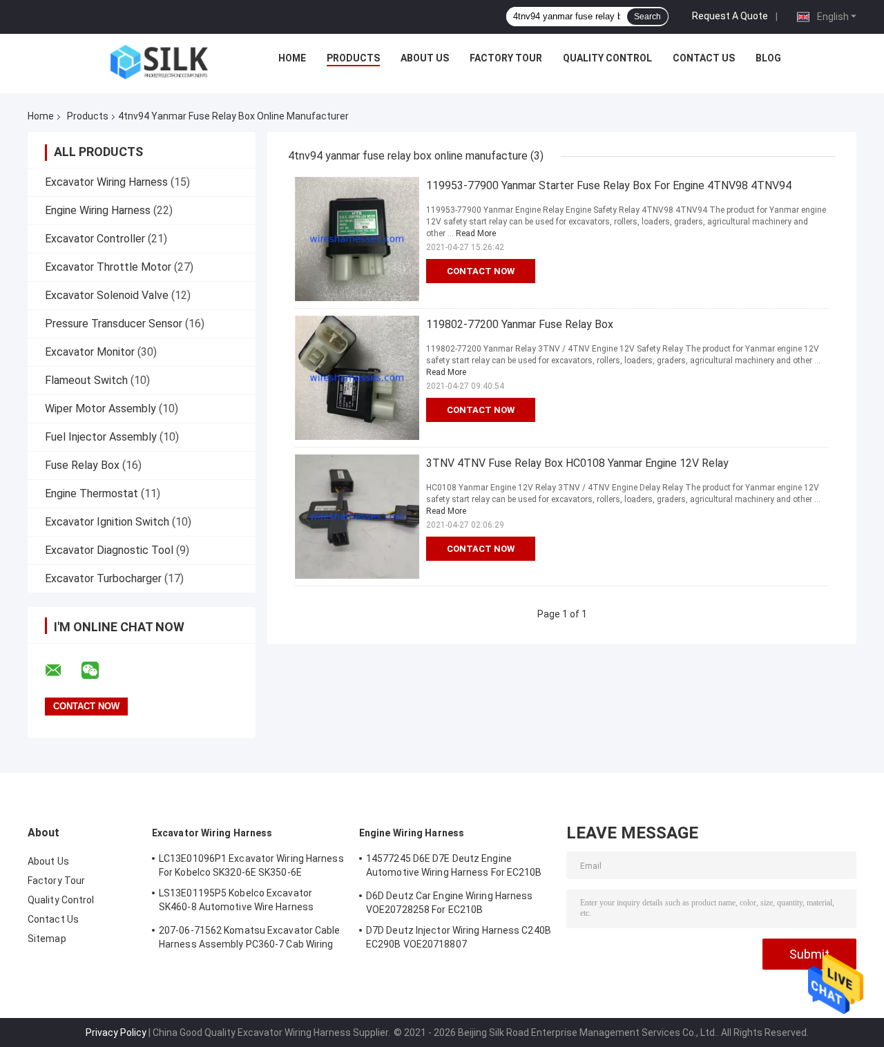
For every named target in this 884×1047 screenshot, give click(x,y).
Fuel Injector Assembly (101, 436)
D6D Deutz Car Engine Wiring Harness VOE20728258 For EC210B (449, 902)
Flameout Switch (86, 380)
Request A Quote (730, 15)
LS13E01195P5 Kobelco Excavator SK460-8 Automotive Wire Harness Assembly (236, 901)
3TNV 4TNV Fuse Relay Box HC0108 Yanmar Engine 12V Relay (577, 463)
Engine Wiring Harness (98, 210)
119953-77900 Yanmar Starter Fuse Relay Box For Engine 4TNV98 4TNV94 (608, 185)
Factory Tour (506, 58)
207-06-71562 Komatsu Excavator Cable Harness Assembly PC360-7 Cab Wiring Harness (249, 939)
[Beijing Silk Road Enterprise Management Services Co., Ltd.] (159, 61)
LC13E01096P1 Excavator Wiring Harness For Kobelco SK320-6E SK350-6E (251, 865)
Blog (768, 58)
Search (647, 16)
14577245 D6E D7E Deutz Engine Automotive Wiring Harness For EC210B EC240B (454, 867)
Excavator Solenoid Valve (107, 295)
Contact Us (704, 58)
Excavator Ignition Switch (107, 521)
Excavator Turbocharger (103, 578)
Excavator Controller (95, 238)
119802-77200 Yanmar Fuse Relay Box (519, 324)
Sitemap (47, 938)
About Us (425, 58)
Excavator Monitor (90, 351)
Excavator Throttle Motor (108, 266)
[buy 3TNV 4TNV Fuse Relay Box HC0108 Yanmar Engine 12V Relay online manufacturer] (357, 516)
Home (292, 58)
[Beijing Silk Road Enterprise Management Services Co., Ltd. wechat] (98, 670)
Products (353, 58)
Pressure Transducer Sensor (113, 323)
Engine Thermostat (91, 493)
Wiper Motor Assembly (100, 408)
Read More (476, 233)
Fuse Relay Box (82, 465)
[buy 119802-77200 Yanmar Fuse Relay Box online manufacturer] (357, 378)
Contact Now (481, 271)
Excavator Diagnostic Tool (109, 550)
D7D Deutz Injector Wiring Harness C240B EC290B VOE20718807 (458, 937)
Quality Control (607, 58)
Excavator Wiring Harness (106, 182)
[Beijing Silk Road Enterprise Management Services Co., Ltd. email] (62, 670)
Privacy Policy (116, 1032)
